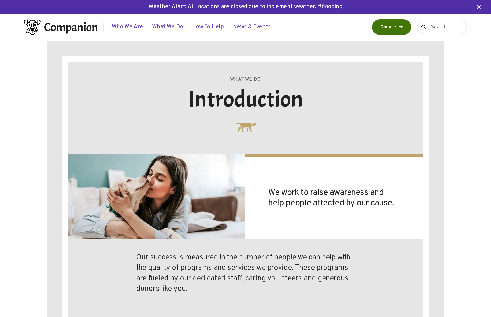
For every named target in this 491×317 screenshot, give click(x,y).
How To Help (208, 27)
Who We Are (127, 27)
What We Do (167, 27)
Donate (388, 27)
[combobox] (442, 27)
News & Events (252, 27)
